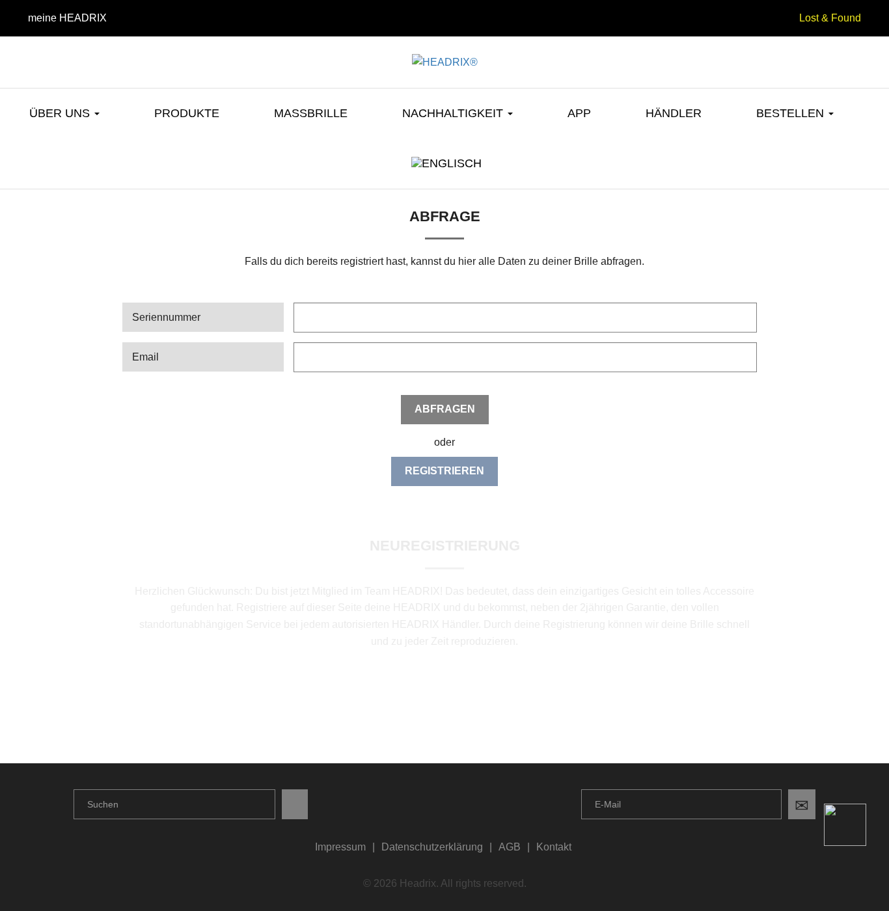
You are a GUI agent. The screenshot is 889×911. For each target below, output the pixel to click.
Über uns (61, 113)
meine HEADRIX (67, 17)
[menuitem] (445, 173)
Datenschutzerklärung (432, 846)
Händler (674, 113)
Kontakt (553, 846)
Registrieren (444, 470)
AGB (510, 846)
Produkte (186, 113)
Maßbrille (311, 113)
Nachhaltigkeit (454, 113)
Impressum (340, 846)
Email (145, 356)
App (579, 113)
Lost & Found (830, 17)
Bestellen (791, 113)
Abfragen (445, 409)
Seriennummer (166, 317)
